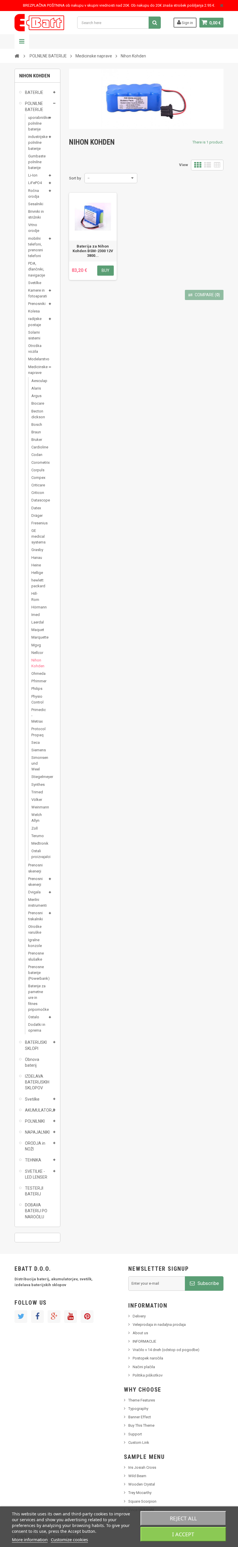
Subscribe (207, 1283)
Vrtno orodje (33, 228)
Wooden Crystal (141, 1484)
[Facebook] (37, 1316)
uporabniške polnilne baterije (37, 123)
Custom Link (138, 1442)
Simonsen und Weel (37, 763)
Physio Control (37, 699)
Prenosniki (37, 303)
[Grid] (197, 165)
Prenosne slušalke (36, 956)
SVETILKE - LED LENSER (36, 1174)
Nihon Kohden (37, 663)
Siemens (37, 750)
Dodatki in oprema (36, 1027)
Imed (35, 614)
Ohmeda (37, 673)
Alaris (36, 388)
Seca (35, 742)
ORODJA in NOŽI (35, 1146)
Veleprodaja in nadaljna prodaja (159, 1324)
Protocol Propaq (37, 732)
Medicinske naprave (37, 370)
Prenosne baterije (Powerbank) (37, 973)
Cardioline (37, 447)
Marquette (37, 637)
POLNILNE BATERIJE (34, 106)
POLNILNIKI (35, 1121)
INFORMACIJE (144, 1341)
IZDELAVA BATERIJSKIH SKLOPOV (37, 1082)
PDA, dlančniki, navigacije (36, 269)
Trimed (37, 792)
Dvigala (34, 892)
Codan (36, 454)
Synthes (37, 784)
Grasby (37, 550)
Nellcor (37, 652)
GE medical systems (37, 536)
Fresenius (37, 523)
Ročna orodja (33, 193)
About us (140, 1333)
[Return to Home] (17, 56)
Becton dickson (37, 414)
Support (135, 1434)
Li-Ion (32, 175)
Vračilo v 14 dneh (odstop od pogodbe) (166, 1350)
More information (30, 1539)
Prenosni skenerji (35, 868)
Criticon (37, 492)
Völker (36, 799)
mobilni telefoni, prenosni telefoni (35, 247)
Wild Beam (137, 1476)
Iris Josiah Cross (142, 1467)
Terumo (37, 836)
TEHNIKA (33, 1160)
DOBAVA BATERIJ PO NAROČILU (36, 1211)
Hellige (37, 572)
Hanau (36, 557)
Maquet (37, 630)
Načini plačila (144, 1367)
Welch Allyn (36, 817)
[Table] (217, 165)
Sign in (187, 23)
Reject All (183, 1518)
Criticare (37, 485)
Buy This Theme (141, 1425)
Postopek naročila (148, 1358)
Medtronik (37, 843)
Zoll (34, 828)
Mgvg (36, 645)
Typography (138, 1408)
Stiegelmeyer (37, 777)
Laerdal (37, 622)
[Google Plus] (54, 1316)
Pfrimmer (37, 681)
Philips (36, 688)
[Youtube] (70, 1316)
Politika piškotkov (148, 1375)
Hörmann (37, 607)
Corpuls (37, 470)
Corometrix (37, 462)
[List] (207, 165)
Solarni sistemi (34, 335)
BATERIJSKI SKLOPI (36, 1045)
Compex (37, 477)
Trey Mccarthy (140, 1492)
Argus (36, 396)
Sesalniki (35, 204)
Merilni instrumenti (37, 902)
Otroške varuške (35, 929)
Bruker (36, 439)
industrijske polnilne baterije (37, 142)
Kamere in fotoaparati (37, 293)
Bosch (36, 424)
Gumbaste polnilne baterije (37, 162)
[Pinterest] (87, 1316)
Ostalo (33, 1017)
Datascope (37, 500)
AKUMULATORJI (38, 1110)
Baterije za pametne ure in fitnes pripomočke (37, 998)
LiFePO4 (35, 183)
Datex (36, 508)
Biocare (37, 403)
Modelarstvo (37, 359)
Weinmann (37, 807)
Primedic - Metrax (37, 715)
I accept (183, 1534)
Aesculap (37, 381)
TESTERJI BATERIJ (34, 1191)
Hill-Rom (35, 596)
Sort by (75, 178)
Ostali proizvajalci (37, 854)
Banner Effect (139, 1417)
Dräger (37, 515)
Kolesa (34, 311)
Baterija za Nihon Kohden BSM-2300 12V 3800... (93, 251)
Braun (36, 432)
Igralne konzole (35, 943)
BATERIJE (34, 92)
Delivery (139, 1316)
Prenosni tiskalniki (35, 916)
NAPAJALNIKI (37, 1132)
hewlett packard (37, 583)
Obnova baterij (32, 1062)
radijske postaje (35, 322)
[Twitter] (21, 1316)
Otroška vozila (35, 348)
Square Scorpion (142, 1501)
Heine (36, 565)
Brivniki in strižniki (36, 214)
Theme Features (141, 1400)
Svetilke (34, 283)
